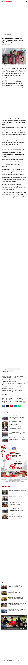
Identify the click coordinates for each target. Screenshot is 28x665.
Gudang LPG (5, 371)
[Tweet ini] (7, 406)
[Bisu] (23, 628)
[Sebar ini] (3, 406)
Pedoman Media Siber (16, 660)
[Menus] (26, 1)
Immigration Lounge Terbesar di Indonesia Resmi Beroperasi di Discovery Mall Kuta (15, 423)
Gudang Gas (16, 369)
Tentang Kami (23, 660)
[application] (14, 622)
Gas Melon (9, 369)
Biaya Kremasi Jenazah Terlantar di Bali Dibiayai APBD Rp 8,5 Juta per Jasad (7, 399)
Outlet (11, 371)
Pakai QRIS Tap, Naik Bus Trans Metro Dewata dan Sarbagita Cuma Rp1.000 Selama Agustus (17, 439)
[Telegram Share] (15, 406)
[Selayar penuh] (25, 628)
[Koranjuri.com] (6, 1)
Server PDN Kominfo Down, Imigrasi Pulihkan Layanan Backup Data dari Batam (20, 399)
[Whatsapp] (19, 406)
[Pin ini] (11, 406)
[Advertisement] (14, 18)
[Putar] (2, 628)
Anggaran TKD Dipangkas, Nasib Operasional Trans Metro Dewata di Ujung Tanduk (16, 417)
